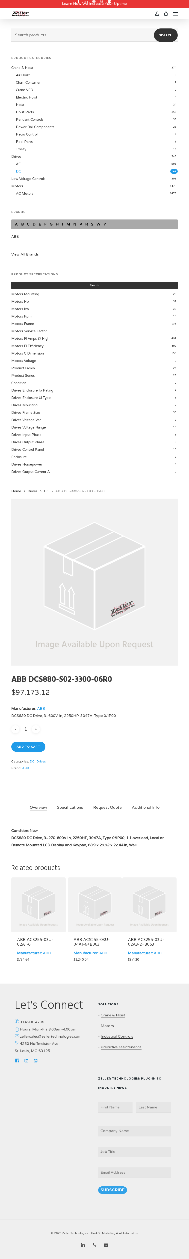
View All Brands (25, 254)
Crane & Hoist (22, 68)
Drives (16, 156)
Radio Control (27, 134)
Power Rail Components (35, 127)
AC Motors (24, 193)
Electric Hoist (26, 97)
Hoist (20, 105)
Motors (17, 186)
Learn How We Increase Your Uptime (94, 3)
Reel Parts (24, 142)
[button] (175, 13)
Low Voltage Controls (28, 179)
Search (166, 35)
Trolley (21, 149)
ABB (15, 237)
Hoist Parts (25, 112)
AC (18, 164)
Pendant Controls (30, 119)
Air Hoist (23, 75)
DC (18, 171)
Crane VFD (24, 90)
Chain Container (28, 82)
